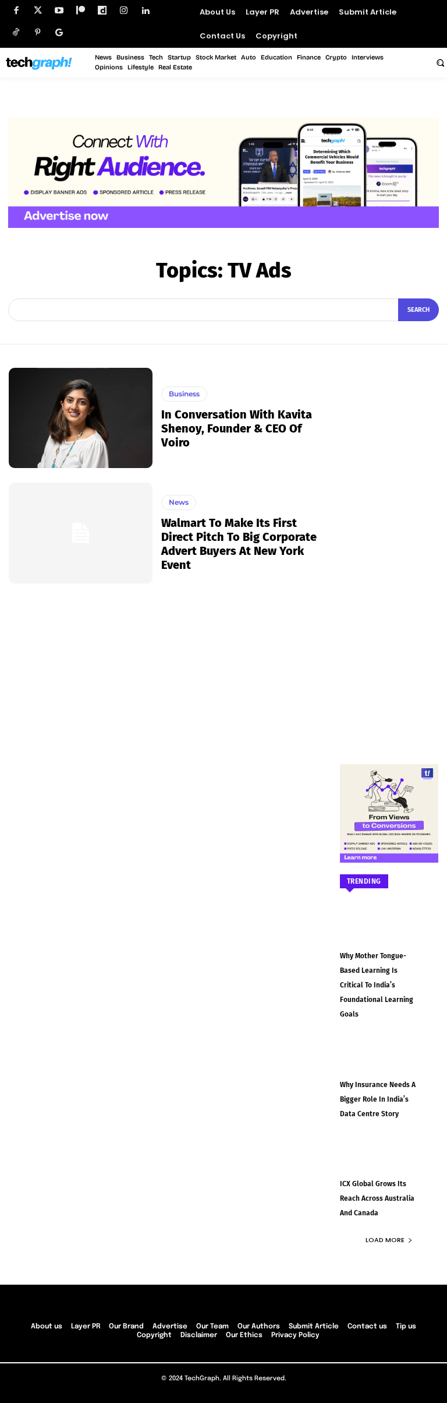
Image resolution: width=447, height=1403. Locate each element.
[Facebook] (16, 11)
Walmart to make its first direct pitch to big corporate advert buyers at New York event (239, 544)
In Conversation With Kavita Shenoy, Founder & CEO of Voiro (236, 428)
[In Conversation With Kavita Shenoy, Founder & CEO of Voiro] (80, 418)
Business (184, 393)
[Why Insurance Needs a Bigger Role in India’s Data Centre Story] (389, 1063)
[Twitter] (37, 11)
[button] (440, 62)
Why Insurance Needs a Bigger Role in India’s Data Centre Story (378, 1099)
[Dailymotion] (102, 11)
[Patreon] (80, 11)
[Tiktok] (16, 32)
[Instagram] (124, 11)
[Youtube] (59, 11)
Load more (385, 1239)
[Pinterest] (37, 32)
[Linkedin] (145, 11)
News (179, 502)
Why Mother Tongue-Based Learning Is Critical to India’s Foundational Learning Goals (376, 985)
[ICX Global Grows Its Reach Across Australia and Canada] (389, 1163)
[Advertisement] (389, 543)
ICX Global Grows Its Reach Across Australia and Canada (377, 1198)
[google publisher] (59, 32)
